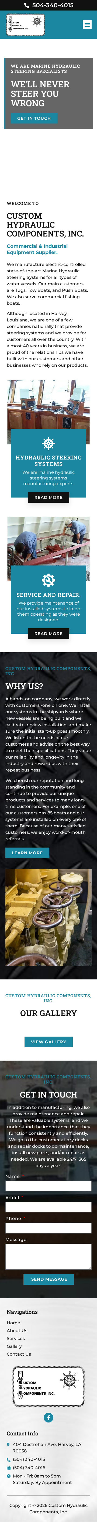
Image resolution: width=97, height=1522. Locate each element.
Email (12, 1197)
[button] (87, 24)
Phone (14, 1218)
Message (16, 1240)
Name (13, 1176)
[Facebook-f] (48, 1417)
